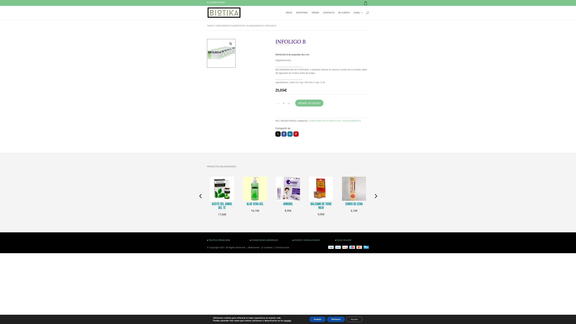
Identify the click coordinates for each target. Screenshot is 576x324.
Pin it (296, 134)
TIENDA (315, 13)
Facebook (284, 134)
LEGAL (357, 13)
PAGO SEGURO (344, 240)
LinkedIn (290, 134)
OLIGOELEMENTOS (255, 25)
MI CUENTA (344, 13)
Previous (201, 196)
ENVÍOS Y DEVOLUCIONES (307, 240)
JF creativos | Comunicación (275, 247)
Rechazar (336, 319)
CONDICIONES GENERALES (264, 240)
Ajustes (354, 319)
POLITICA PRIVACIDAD (219, 240)
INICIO (289, 13)
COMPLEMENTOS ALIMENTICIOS (230, 25)
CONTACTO (328, 13)
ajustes (287, 320)
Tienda (210, 25)
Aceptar (317, 319)
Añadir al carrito (309, 103)
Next (375, 196)
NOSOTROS (302, 13)
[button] (230, 43)
